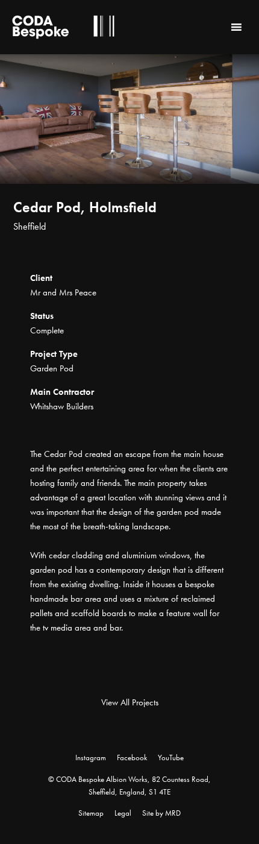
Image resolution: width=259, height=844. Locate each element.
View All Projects (129, 702)
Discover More (235, 253)
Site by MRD (161, 813)
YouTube (171, 757)
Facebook (132, 757)
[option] (129, 156)
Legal (122, 813)
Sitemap (91, 813)
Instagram (90, 757)
